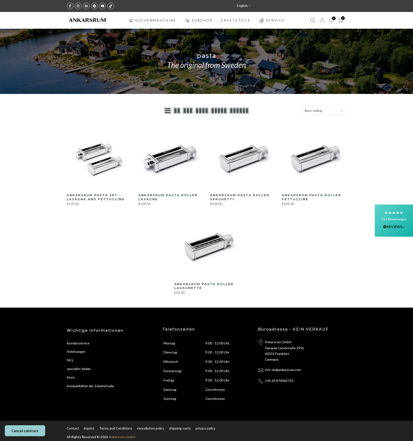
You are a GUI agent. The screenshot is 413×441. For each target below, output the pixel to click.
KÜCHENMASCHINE (155, 20)
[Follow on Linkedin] (86, 6)
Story (71, 377)
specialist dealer (79, 369)
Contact (73, 428)
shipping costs (180, 428)
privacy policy (205, 428)
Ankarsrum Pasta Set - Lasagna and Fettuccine (96, 197)
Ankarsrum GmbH (122, 437)
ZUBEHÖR (202, 20)
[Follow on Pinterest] (94, 6)
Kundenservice (78, 343)
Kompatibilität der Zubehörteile (90, 386)
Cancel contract (24, 431)
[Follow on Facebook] (70, 6)
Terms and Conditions (115, 428)
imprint (89, 428)
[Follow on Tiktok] (110, 6)
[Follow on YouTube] (102, 6)
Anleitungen (76, 351)
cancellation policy (150, 428)
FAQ (70, 360)
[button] (394, 220)
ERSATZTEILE (236, 20)
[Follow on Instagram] (78, 6)
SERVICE (275, 20)
